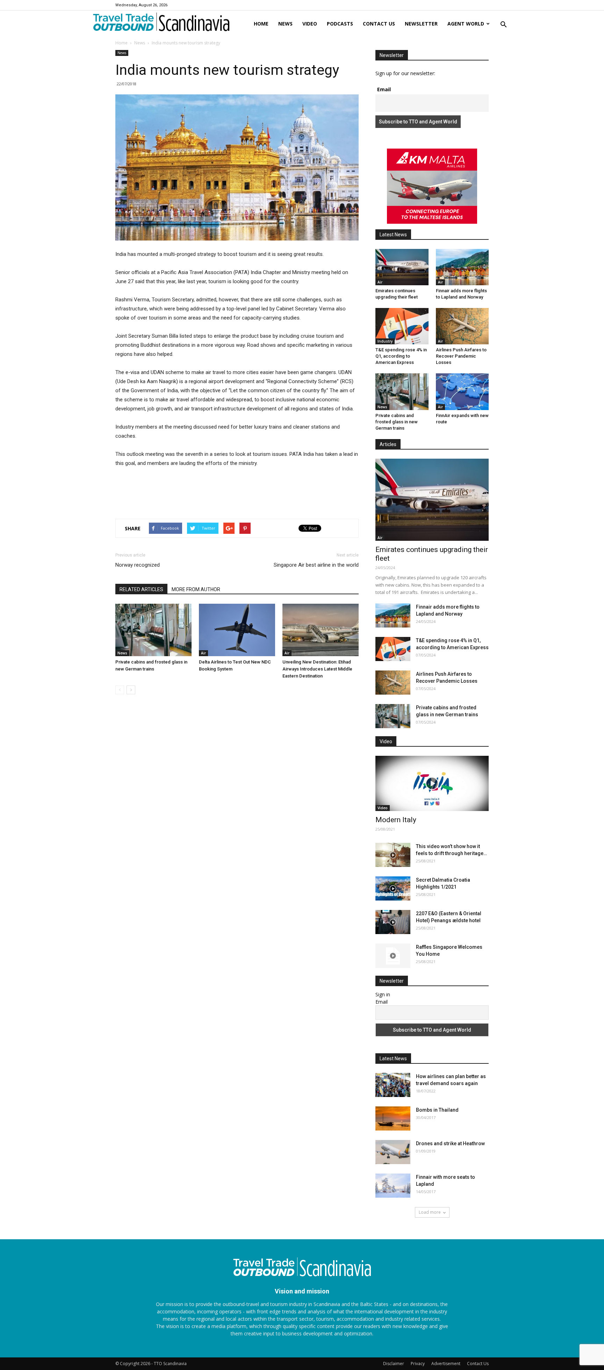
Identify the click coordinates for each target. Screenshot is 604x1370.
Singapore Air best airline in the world (316, 565)
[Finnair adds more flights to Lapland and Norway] (462, 267)
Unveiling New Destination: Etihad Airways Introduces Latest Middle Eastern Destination (317, 669)
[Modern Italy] (432, 783)
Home (261, 23)
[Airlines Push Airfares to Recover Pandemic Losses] (462, 326)
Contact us (379, 23)
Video (309, 23)
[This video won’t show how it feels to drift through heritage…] (392, 855)
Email (384, 89)
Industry (385, 341)
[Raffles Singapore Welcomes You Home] (392, 956)
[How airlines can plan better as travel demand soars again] (392, 1085)
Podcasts (340, 23)
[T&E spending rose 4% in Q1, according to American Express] (402, 326)
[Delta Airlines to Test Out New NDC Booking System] (237, 630)
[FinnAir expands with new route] (462, 391)
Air (203, 653)
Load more (430, 1212)
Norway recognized (137, 565)
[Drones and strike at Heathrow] (392, 1152)
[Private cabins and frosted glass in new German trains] (153, 630)
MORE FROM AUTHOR (196, 589)
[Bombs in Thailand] (392, 1118)
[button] (503, 24)
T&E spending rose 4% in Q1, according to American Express (401, 356)
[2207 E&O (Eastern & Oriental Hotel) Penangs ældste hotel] (392, 922)
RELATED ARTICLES (141, 589)
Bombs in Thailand (437, 1110)
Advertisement (445, 1364)
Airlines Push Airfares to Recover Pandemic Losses (461, 356)
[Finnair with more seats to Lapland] (392, 1186)
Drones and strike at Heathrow (450, 1143)
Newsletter (421, 23)
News (285, 23)
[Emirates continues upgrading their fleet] (402, 267)
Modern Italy (395, 820)
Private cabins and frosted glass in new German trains (396, 422)
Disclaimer (393, 1364)
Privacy (418, 1364)
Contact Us (478, 1364)
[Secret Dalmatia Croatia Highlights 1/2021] (392, 888)
